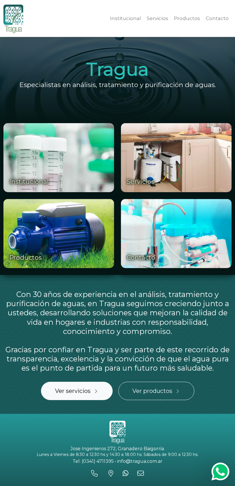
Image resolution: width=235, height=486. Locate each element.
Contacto (217, 18)
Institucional (125, 18)
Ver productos (152, 390)
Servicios (157, 18)
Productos (187, 18)
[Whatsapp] (220, 471)
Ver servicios (73, 390)
